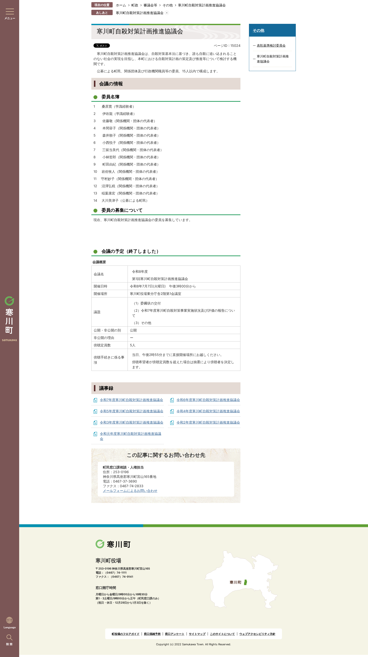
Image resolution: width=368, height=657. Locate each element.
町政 (134, 5)
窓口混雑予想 (152, 634)
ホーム (121, 5)
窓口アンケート (174, 634)
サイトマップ (197, 634)
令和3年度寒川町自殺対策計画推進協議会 (131, 422)
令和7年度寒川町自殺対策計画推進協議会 (131, 400)
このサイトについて (222, 634)
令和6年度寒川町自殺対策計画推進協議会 (208, 400)
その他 (167, 5)
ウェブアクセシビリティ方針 (257, 634)
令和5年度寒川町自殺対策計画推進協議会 (131, 411)
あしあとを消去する (167, 12)
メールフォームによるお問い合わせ (130, 490)
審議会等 (150, 5)
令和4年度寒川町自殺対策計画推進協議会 (208, 411)
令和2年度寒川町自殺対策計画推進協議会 (208, 422)
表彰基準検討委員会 (271, 45)
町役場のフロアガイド (125, 634)
